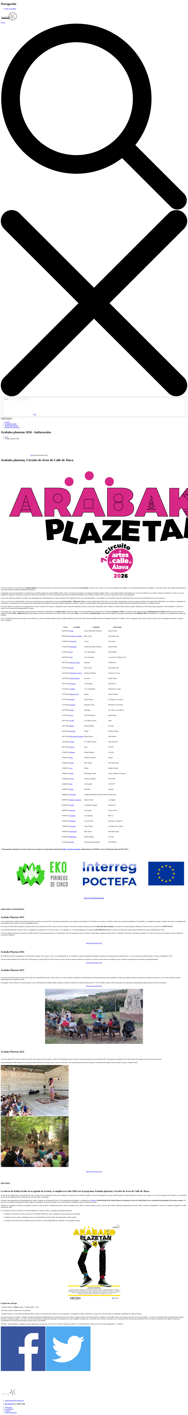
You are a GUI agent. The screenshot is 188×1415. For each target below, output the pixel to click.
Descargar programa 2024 (94, 962)
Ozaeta (71, 631)
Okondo (71, 742)
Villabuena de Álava (75, 673)
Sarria (71, 757)
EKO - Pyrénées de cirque (71, 849)
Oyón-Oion (72, 641)
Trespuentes (73, 647)
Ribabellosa (72, 837)
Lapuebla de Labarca (75, 636)
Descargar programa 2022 (94, 1171)
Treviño (71, 720)
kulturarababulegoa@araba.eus (14, 1400)
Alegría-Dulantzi (74, 678)
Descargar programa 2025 (94, 943)
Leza (70, 768)
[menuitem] (7, 422)
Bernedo (72, 699)
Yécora (71, 779)
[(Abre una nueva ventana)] (23, 1370)
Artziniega (72, 815)
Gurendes (72, 705)
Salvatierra (72, 794)
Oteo (70, 784)
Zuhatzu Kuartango (75, 800)
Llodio (71, 773)
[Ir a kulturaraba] (9, 21)
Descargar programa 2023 (94, 986)
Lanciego (72, 810)
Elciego (71, 668)
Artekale (93, 1200)
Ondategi (72, 752)
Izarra (71, 652)
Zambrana (72, 821)
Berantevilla (73, 831)
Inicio (6, 437)
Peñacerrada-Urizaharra (76, 736)
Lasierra (71, 747)
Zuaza (71, 715)
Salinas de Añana (74, 662)
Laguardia (72, 683)
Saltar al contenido (10, 8)
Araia (71, 657)
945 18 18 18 (9, 1404)
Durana (71, 710)
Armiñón (72, 689)
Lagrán (71, 763)
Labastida (72, 731)
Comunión (72, 826)
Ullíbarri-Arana (74, 694)
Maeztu (71, 726)
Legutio (71, 842)
